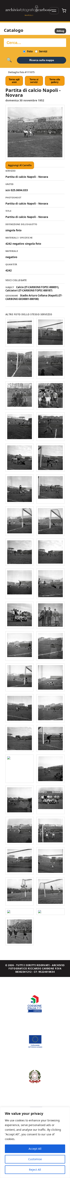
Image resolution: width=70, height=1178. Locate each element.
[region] (35, 1142)
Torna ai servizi (34, 81)
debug (60, 30)
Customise (35, 1159)
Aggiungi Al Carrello (20, 165)
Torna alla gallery (54, 81)
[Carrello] (64, 11)
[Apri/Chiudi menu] (54, 10)
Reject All (35, 1169)
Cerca (9, 60)
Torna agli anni (14, 81)
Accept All (35, 1148)
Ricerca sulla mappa (41, 60)
